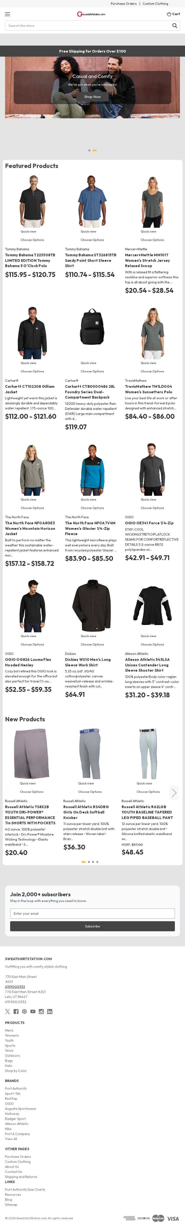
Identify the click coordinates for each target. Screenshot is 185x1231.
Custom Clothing (155, 3)
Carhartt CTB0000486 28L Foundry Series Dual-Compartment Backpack (90, 392)
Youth (9, 1040)
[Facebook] (16, 1011)
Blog (8, 1199)
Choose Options (32, 240)
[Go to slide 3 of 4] (93, 862)
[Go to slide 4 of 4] (97, 862)
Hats (8, 1066)
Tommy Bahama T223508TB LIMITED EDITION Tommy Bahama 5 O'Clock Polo (30, 260)
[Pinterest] (24, 1011)
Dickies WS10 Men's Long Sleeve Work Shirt (88, 662)
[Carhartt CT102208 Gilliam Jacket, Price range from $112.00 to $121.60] (32, 332)
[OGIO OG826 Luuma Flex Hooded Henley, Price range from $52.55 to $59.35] (32, 605)
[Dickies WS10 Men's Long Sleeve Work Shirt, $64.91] (92, 605)
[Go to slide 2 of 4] (89, 862)
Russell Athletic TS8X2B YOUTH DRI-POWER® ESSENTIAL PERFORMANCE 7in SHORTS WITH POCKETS (30, 815)
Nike (8, 1129)
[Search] (175, 26)
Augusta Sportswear (20, 1108)
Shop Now (92, 96)
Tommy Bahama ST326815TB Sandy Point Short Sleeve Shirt (91, 260)
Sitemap (11, 1204)
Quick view (28, 231)
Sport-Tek (12, 1093)
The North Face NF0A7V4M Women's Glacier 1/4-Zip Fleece (90, 528)
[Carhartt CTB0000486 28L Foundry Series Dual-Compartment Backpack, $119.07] (92, 332)
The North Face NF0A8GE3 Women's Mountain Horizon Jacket (30, 528)
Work (9, 1050)
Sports (10, 1045)
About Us (12, 1167)
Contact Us (13, 1172)
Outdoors (12, 1055)
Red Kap (11, 1098)
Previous (6, 792)
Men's (9, 1030)
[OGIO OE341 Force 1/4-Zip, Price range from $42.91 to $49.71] (152, 469)
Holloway (12, 1113)
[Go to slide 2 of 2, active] (95, 150)
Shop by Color (16, 1071)
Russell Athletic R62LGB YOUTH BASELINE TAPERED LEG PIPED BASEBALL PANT (147, 812)
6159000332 (15, 987)
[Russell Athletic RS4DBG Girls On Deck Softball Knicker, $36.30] (90, 754)
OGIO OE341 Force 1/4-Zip (149, 523)
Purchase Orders (124, 3)
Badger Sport (15, 1119)
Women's (12, 1035)
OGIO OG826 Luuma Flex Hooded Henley (28, 662)
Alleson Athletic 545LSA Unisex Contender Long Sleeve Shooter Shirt (147, 665)
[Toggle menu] (7, 14)
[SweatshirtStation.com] (91, 14)
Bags (9, 1060)
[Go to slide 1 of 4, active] (84, 862)
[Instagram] (41, 1011)
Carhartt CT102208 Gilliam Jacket (29, 389)
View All (11, 1139)
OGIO (9, 1103)
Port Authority (16, 1088)
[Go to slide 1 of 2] (89, 150)
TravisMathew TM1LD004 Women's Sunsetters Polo (148, 389)
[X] (7, 1011)
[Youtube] (32, 1011)
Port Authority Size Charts (25, 1189)
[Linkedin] (49, 1011)
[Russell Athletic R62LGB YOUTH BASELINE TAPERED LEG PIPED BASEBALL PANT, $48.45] (148, 754)
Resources (13, 1194)
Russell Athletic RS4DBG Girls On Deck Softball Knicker (86, 812)
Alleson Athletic (16, 1124)
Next (174, 792)
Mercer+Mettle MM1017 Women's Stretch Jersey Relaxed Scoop (147, 260)
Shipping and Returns (21, 1177)
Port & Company (17, 1134)
